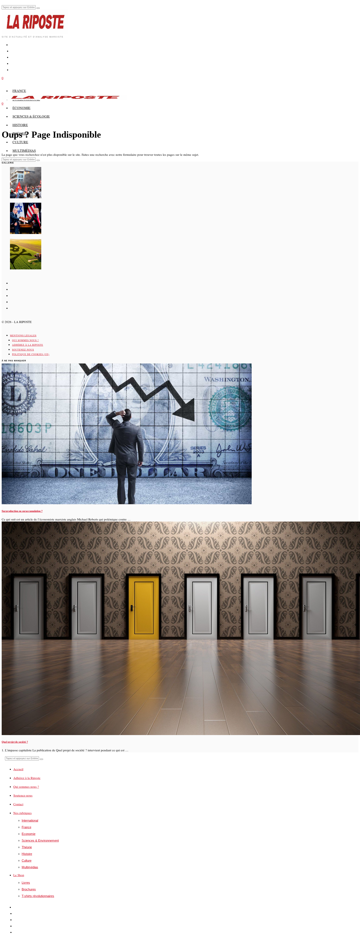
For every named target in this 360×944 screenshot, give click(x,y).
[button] (38, 8)
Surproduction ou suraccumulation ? (22, 511)
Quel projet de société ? (15, 742)
